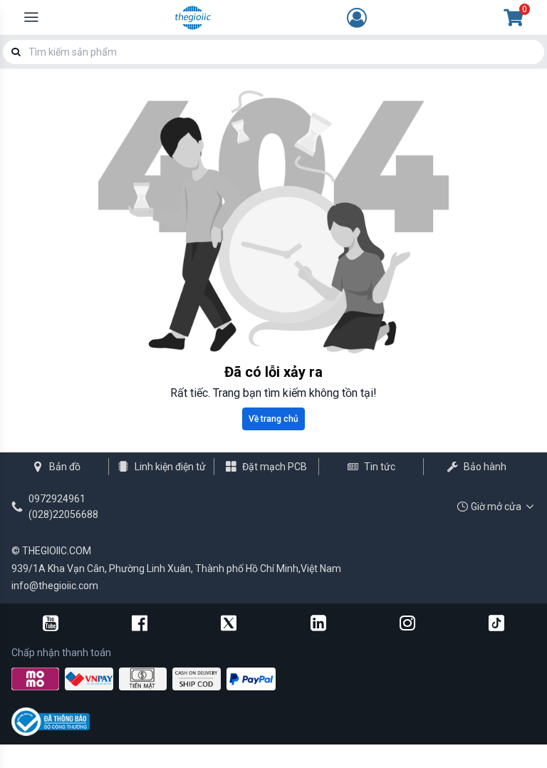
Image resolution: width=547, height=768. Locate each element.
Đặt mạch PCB (274, 466)
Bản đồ (64, 466)
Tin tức (379, 466)
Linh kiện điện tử (170, 466)
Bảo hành (485, 466)
